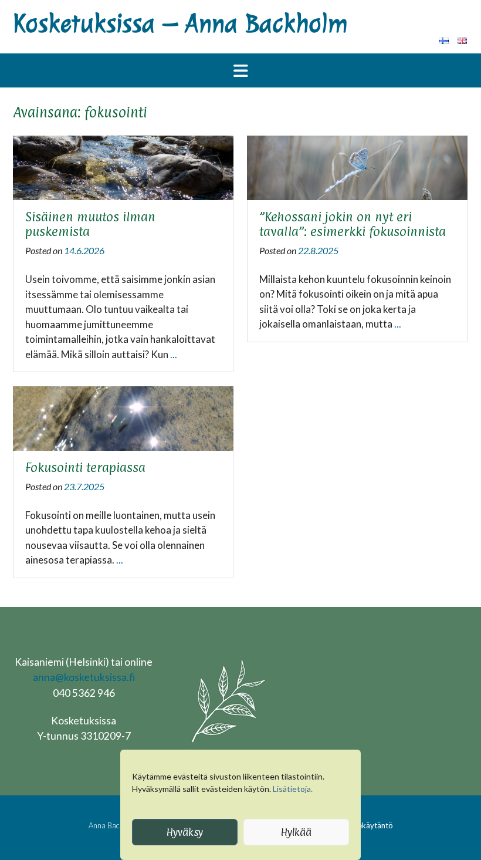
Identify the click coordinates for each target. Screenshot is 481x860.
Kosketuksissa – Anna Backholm (180, 23)
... (173, 354)
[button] (240, 70)
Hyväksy (185, 832)
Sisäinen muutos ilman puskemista (90, 224)
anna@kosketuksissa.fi (84, 677)
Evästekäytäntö (366, 825)
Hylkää (296, 832)
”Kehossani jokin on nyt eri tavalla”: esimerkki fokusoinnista (352, 224)
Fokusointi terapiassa (85, 467)
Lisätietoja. (293, 789)
